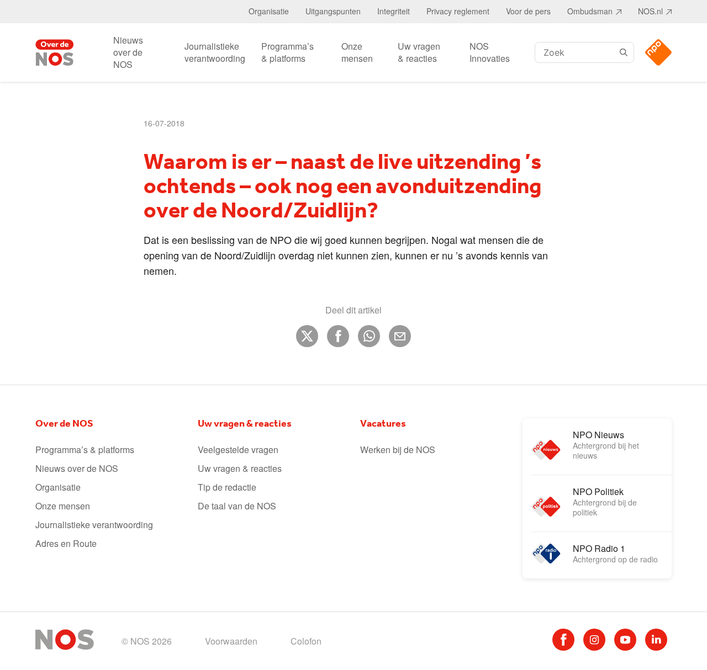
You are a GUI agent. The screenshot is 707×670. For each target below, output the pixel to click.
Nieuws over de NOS (128, 52)
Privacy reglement (457, 11)
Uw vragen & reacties (419, 52)
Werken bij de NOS (397, 449)
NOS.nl (650, 11)
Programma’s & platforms (287, 52)
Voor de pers (528, 11)
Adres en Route (66, 543)
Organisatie (269, 11)
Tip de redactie (227, 487)
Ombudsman (590, 11)
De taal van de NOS (237, 505)
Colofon (306, 641)
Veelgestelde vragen (238, 449)
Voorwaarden (231, 641)
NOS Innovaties (489, 52)
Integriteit (393, 11)
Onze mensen (357, 52)
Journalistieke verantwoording (214, 52)
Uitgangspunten (333, 11)
